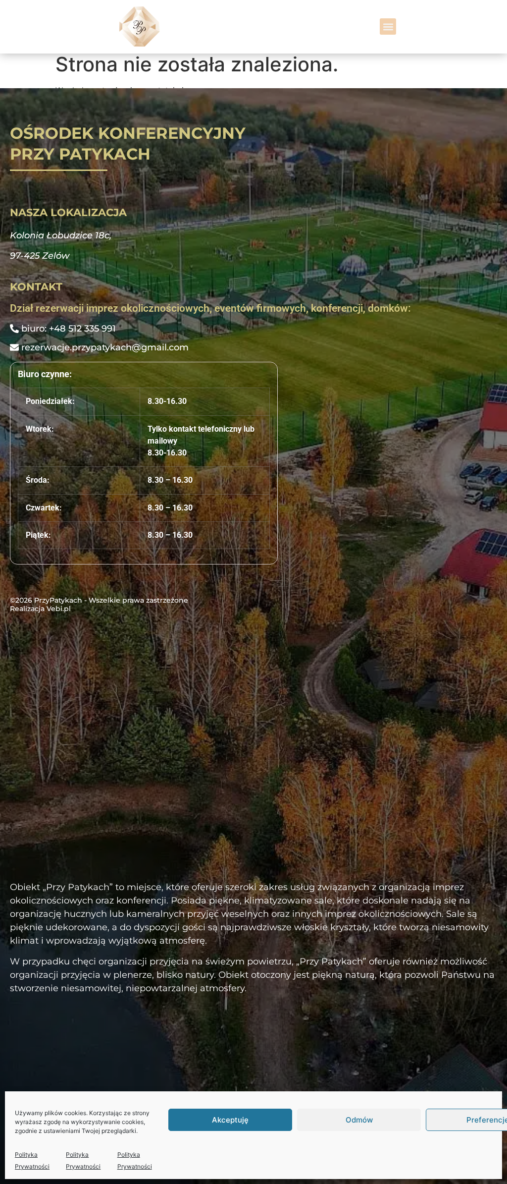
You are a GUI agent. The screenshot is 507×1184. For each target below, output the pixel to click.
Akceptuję (230, 1120)
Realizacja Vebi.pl (40, 608)
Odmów (359, 1120)
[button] (388, 26)
